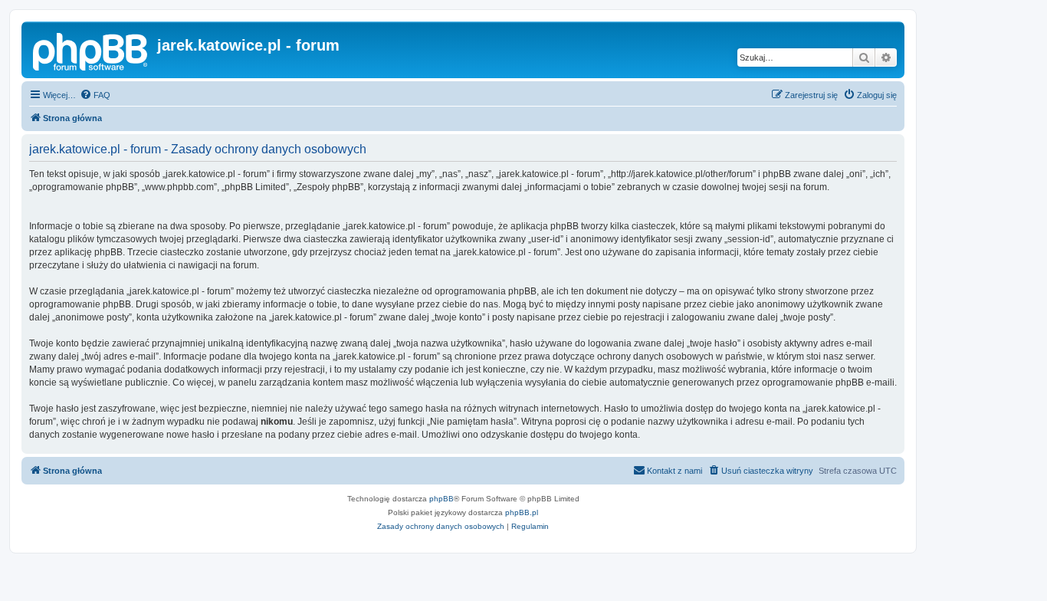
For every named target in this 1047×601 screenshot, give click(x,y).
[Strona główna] (91, 49)
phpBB (441, 498)
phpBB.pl (521, 512)
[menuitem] (95, 95)
